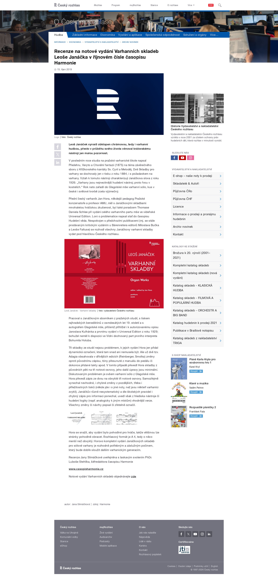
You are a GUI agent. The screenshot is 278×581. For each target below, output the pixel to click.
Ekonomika (107, 34)
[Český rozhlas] (67, 5)
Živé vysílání (106, 532)
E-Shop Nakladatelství (186, 355)
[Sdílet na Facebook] (57, 146)
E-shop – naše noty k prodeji (192, 176)
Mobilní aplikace (108, 545)
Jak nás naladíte (147, 532)
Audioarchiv (106, 537)
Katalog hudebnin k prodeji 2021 (195, 323)
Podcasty (105, 541)
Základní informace (84, 34)
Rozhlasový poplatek (150, 554)
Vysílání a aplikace (130, 34)
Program (116, 5)
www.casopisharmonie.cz (86, 469)
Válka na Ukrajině (69, 532)
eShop (63, 545)
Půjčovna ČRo (182, 191)
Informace (60, 42)
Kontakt (178, 234)
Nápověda (144, 537)
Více (214, 34)
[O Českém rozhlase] (139, 21)
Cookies (171, 566)
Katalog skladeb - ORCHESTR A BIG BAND (195, 313)
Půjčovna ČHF (182, 199)
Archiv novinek (130, 42)
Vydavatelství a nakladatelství (101, 42)
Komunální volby (69, 537)
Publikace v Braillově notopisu (193, 330)
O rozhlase (173, 5)
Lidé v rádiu (145, 541)
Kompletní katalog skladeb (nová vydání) (195, 275)
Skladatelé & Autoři (186, 183)
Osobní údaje (184, 566)
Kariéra (143, 545)
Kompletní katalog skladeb (191, 265)
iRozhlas (98, 5)
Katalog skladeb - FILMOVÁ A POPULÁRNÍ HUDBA (193, 300)
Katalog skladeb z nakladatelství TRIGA (195, 340)
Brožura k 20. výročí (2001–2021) (191, 255)
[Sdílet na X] (57, 154)
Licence (178, 206)
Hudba (58, 34)
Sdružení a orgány (195, 34)
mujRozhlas (135, 5)
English (214, 566)
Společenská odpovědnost (163, 34)
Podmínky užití (201, 566)
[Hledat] (220, 5)
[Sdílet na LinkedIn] (57, 162)
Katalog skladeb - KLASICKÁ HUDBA (192, 288)
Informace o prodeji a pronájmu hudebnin (194, 216)
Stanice (154, 5)
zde (133, 476)
